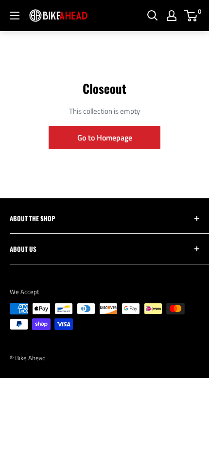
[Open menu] (14, 15)
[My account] (171, 15)
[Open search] (152, 15)
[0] (191, 15)
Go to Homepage (104, 137)
